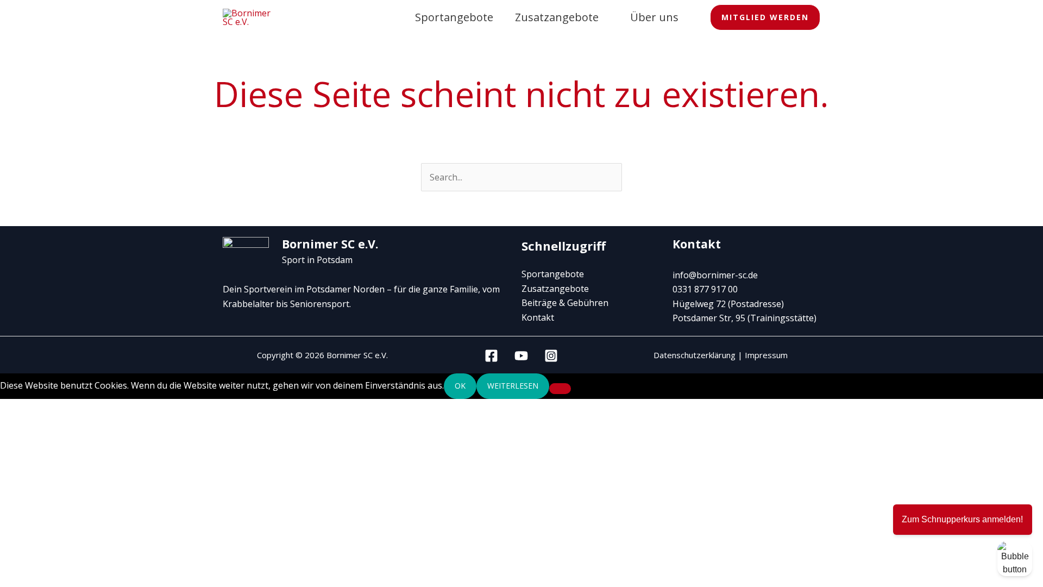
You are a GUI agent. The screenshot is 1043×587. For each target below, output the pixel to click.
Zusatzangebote (557, 17)
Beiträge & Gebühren (565, 303)
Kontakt (538, 317)
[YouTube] (521, 356)
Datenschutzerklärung (695, 354)
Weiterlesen (512, 385)
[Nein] (560, 388)
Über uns (654, 17)
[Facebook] (491, 356)
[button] (765, 17)
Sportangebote (454, 17)
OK (460, 385)
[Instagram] (551, 356)
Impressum (766, 354)
